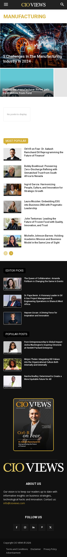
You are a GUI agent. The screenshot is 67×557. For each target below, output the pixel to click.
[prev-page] (5, 253)
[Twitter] (50, 527)
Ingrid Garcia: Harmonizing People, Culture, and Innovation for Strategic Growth (43, 187)
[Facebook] (16, 527)
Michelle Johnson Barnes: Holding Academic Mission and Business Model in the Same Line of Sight (43, 239)
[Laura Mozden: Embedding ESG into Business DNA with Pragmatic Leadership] (12, 207)
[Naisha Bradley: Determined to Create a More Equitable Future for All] (12, 382)
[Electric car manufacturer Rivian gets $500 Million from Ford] (27, 82)
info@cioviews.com (14, 503)
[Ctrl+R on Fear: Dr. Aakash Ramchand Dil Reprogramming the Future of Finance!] (12, 154)
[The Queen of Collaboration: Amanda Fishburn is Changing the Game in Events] (12, 284)
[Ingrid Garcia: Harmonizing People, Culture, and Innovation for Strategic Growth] (12, 189)
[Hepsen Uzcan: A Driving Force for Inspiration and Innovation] (12, 318)
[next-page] (11, 253)
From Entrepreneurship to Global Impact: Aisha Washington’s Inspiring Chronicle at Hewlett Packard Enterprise (43, 345)
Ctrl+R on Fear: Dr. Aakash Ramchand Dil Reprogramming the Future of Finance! (43, 152)
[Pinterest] (42, 527)
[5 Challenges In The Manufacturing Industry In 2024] (33, 45)
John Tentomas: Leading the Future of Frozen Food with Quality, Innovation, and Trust (43, 222)
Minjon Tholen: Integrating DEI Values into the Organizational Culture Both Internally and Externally (42, 362)
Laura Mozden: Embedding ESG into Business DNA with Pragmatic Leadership (43, 204)
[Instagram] (25, 527)
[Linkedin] (33, 527)
